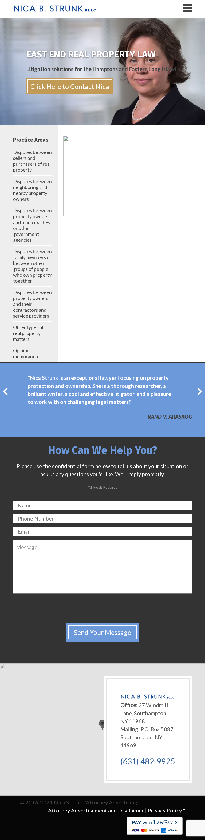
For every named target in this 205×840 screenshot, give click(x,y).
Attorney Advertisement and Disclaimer (96, 810)
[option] (102, 394)
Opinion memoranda (25, 353)
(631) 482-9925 (147, 761)
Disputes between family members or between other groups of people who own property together (32, 266)
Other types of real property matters (28, 333)
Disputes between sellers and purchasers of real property (32, 161)
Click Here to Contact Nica (69, 86)
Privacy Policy (165, 810)
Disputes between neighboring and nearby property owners (32, 190)
